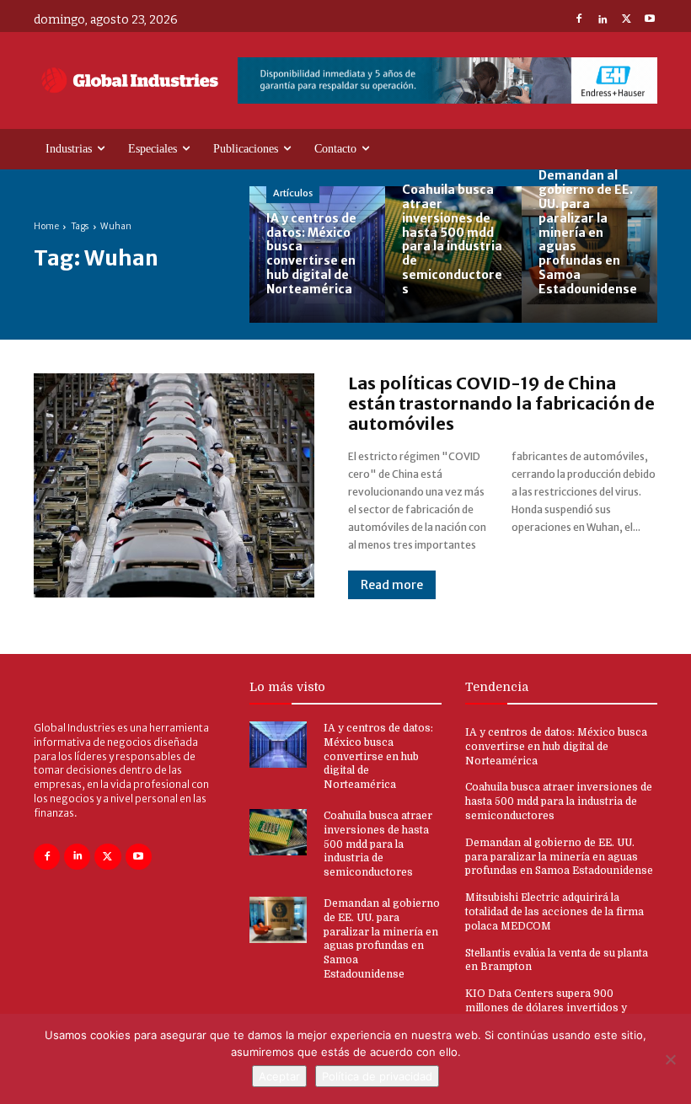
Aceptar (279, 1076)
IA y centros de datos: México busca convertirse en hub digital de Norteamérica (378, 756)
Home (46, 226)
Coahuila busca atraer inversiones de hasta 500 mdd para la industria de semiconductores (378, 844)
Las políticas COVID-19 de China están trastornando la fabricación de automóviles (501, 403)
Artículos (293, 193)
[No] (670, 1059)
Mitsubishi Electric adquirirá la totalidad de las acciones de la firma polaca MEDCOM (554, 912)
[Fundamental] (447, 80)
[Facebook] (579, 20)
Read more (392, 584)
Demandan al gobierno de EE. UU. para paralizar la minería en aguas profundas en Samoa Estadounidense (559, 857)
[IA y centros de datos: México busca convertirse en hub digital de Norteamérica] (317, 254)
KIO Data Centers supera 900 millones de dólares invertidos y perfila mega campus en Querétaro (552, 1008)
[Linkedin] (602, 20)
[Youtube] (649, 20)
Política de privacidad (377, 1076)
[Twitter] (626, 20)
